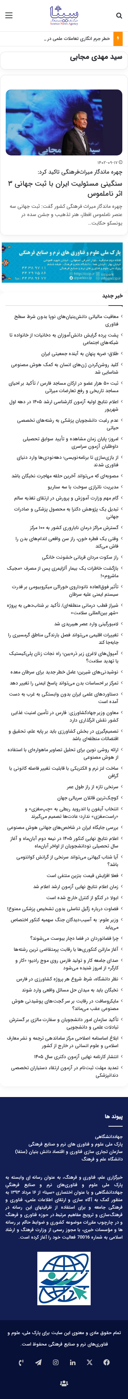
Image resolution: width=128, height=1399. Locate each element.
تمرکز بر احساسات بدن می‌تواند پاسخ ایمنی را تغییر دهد (64, 683)
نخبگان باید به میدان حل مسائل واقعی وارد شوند (70, 990)
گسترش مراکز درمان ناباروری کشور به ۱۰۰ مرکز (74, 528)
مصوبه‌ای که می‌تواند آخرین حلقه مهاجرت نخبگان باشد (64, 476)
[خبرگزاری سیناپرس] (63, 15)
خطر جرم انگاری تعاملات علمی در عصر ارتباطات (65, 38)
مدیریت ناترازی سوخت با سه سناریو (83, 487)
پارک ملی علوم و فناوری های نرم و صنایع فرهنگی (75, 1144)
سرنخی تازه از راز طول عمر (92, 787)
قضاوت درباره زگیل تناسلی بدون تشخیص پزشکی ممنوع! (62, 909)
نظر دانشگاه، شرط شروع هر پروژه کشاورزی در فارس (67, 979)
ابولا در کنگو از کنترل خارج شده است (82, 898)
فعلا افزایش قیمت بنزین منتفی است (82, 876)
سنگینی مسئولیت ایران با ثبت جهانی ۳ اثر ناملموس (65, 183)
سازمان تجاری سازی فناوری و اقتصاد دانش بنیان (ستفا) (69, 1151)
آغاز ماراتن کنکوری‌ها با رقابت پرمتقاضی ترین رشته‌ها (66, 949)
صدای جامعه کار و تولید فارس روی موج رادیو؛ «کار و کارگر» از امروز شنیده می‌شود (66, 964)
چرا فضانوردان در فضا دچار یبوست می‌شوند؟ (74, 938)
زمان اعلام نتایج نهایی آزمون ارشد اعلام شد (75, 887)
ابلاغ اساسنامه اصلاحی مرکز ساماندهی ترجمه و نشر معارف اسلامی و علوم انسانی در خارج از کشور (62, 1042)
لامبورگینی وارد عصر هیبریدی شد (86, 624)
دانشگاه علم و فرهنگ (102, 1159)
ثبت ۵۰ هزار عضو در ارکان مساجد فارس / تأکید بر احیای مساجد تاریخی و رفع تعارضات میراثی (63, 387)
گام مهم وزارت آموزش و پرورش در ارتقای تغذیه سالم (66, 498)
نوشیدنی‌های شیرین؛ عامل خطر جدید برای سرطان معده (64, 672)
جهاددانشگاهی (109, 1137)
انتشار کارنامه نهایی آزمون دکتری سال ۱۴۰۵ (75, 1057)
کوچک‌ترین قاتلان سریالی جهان (87, 798)
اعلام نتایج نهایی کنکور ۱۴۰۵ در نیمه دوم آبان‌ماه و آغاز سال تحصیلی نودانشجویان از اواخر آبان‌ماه (64, 842)
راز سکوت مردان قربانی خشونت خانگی (80, 557)
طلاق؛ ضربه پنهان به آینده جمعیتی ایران (79, 354)
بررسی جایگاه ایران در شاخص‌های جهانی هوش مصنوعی (62, 827)
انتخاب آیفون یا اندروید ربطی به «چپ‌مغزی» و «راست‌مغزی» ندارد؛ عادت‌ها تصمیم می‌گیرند (71, 812)
